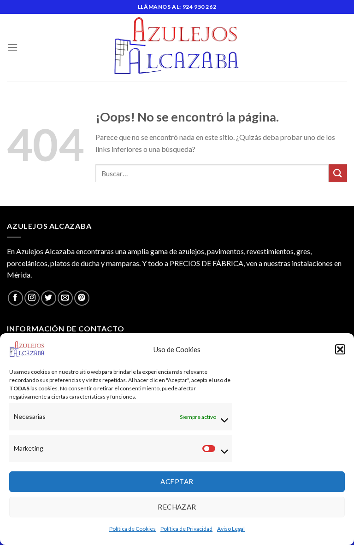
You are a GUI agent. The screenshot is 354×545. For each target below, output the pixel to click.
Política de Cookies (132, 528)
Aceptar (176, 481)
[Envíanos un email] (65, 298)
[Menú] (12, 47)
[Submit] (338, 173)
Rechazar (177, 507)
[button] (340, 349)
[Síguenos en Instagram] (32, 298)
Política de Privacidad (186, 528)
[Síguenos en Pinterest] (81, 298)
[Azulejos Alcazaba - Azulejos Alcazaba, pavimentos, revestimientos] (177, 47)
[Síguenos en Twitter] (48, 298)
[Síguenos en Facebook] (15, 298)
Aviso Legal (231, 528)
